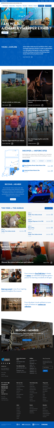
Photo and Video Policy (20, 394)
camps (28, 275)
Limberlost (31, 394)
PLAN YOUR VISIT (26, 57)
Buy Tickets (41, 5)
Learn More (48, 214)
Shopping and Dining (20, 389)
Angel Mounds (32, 384)
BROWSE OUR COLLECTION (4, 387)
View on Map (3, 372)
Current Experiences (46, 384)
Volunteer (18, 416)
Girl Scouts (44, 399)
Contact (18, 418)
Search (50, 1)
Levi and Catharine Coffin (33, 392)
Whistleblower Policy (4, 398)
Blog (39, 1)
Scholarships (44, 416)
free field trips (40, 273)
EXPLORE (5, 32)
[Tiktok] (7, 363)
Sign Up (45, 370)
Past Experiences (45, 386)
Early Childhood (45, 391)
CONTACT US (4, 394)
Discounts (18, 392)
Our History (18, 408)
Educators (25, 5)
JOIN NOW (13, 199)
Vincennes (31, 399)
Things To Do (18, 5)
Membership (48, 5)
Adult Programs (45, 389)
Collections (30, 5)
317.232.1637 (3, 374)
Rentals (42, 1)
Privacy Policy (3, 396)
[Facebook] (1, 363)
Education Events (45, 410)
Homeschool (44, 397)
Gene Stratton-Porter (33, 389)
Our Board (18, 410)
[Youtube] (9, 363)
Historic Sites (12, 5)
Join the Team (19, 413)
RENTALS (3, 390)
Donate (35, 5)
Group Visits (18, 391)
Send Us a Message (4, 376)
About (46, 1)
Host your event (6, 289)
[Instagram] (3, 363)
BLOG (2, 392)
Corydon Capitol (32, 386)
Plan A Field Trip (19, 397)
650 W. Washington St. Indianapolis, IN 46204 (5, 369)
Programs (44, 408)
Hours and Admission (20, 384)
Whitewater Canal (32, 400)
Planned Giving (32, 412)
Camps (44, 394)
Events (44, 392)
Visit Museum (5, 5)
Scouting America (45, 400)
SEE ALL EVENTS (49, 208)
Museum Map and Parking (20, 386)
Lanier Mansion (32, 391)
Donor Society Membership (34, 408)
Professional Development (46, 413)
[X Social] (5, 363)
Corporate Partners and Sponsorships (33, 411)
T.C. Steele (31, 397)
